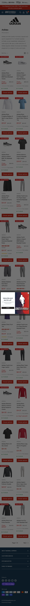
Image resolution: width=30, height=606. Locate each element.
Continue (7, 307)
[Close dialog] (28, 293)
